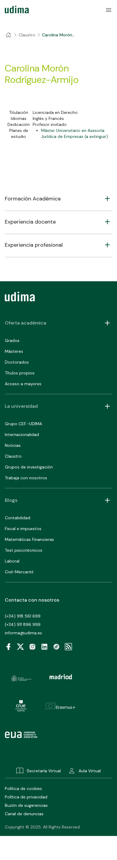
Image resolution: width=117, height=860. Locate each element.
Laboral (12, 561)
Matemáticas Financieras (29, 539)
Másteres (14, 351)
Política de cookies (23, 788)
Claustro (13, 456)
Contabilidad (17, 517)
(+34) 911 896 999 (22, 624)
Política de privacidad (26, 797)
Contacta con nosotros (32, 600)
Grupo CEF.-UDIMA (23, 423)
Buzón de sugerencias (26, 805)
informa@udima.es (23, 633)
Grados (12, 340)
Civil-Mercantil (19, 572)
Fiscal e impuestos (23, 528)
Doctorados (17, 362)
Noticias (13, 445)
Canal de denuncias (24, 813)
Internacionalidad (22, 434)
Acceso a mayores (23, 383)
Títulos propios (19, 373)
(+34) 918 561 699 (22, 616)
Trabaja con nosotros (26, 477)
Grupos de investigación (29, 467)
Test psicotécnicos (23, 550)
